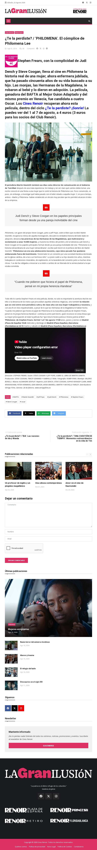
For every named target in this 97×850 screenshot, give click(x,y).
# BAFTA (16, 397)
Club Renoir (10, 32)
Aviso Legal (51, 846)
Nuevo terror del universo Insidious (35, 642)
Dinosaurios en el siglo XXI (31, 682)
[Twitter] (14, 708)
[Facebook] (8, 708)
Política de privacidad (37, 846)
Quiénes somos (21, 846)
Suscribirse (48, 745)
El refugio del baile (28, 669)
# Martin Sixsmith (28, 397)
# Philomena (63, 397)
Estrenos (12, 624)
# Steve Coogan (11, 402)
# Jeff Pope (40, 397)
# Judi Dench (51, 397)
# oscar (22, 402)
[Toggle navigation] (8, 21)
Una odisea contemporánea (48, 483)
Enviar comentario (16, 560)
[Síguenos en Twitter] (87, 2)
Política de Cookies (65, 846)
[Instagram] (21, 708)
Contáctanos (79, 846)
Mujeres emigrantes (18, 629)
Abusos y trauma (27, 655)
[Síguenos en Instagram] (90, 2)
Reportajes (19, 32)
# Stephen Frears (77, 397)
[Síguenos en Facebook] (83, 2)
